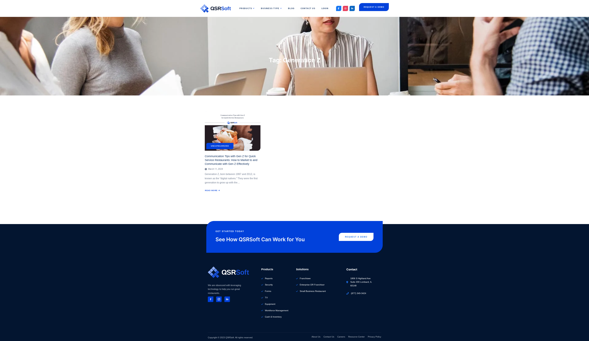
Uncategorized (220, 146)
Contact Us (308, 8)
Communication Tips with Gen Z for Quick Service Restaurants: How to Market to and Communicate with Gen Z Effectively (231, 160)
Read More (212, 191)
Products (245, 8)
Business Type (270, 8)
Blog (291, 8)
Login (325, 8)
